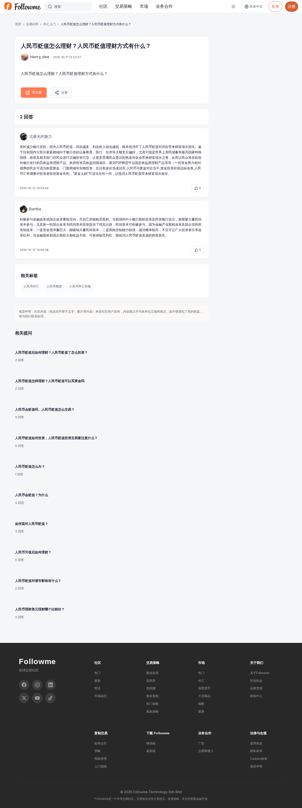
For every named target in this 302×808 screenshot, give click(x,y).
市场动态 (100, 696)
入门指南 (100, 766)
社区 (103, 6)
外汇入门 (49, 24)
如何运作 (100, 743)
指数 (201, 704)
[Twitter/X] (24, 698)
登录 (275, 6)
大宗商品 (204, 696)
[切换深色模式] (233, 6)
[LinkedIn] (50, 685)
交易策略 (123, 6)
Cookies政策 (258, 758)
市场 (144, 6)
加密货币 (204, 688)
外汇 (201, 680)
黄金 (56, 168)
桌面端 (150, 751)
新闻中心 (256, 696)
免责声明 (256, 766)
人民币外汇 (31, 286)
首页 (18, 24)
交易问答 (32, 24)
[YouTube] (37, 698)
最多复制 (152, 696)
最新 (97, 680)
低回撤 (150, 688)
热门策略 (152, 704)
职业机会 (256, 680)
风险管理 (100, 758)
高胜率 (150, 680)
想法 (97, 688)
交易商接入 (206, 751)
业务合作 (164, 6)
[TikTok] (50, 698)
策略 (97, 751)
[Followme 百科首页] (22, 6)
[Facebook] (24, 685)
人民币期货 (54, 286)
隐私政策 (256, 751)
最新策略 (152, 711)
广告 (201, 743)
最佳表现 (152, 673)
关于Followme (259, 673)
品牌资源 (256, 688)
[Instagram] (37, 685)
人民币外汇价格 (80, 286)
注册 (291, 6)
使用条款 (256, 743)
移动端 (150, 743)
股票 (201, 711)
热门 (97, 673)
